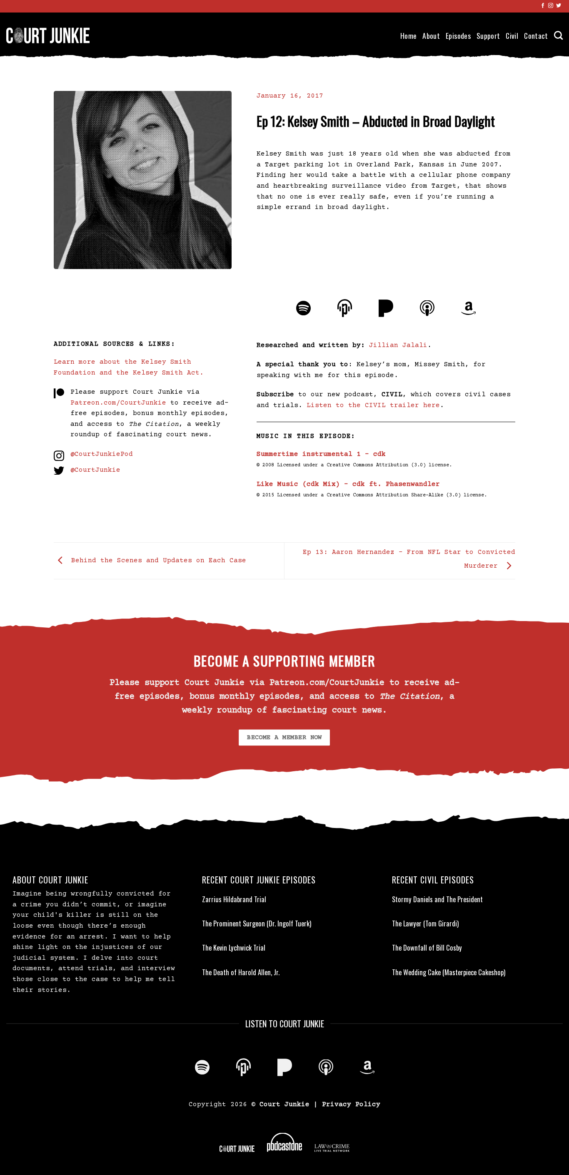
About (431, 35)
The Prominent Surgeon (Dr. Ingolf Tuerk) (256, 923)
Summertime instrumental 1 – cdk (321, 454)
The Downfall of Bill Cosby (427, 947)
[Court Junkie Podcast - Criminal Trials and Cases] (48, 35)
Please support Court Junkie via (135, 392)
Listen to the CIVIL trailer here (373, 405)
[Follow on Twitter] (558, 6)
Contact (536, 35)
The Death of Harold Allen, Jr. (241, 972)
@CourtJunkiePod (101, 454)
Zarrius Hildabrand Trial (234, 899)
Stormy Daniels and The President (437, 899)
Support (488, 35)
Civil (512, 35)
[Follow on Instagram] (550, 6)
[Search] (558, 35)
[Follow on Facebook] (542, 6)
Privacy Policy (351, 1104)
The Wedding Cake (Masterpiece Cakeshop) (448, 972)
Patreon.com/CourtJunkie (118, 403)
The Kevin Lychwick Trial (233, 947)
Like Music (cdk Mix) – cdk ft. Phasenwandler (348, 484)
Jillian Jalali (398, 345)
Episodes (458, 35)
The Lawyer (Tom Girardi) (425, 923)
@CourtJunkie (95, 470)
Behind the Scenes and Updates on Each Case (156, 560)
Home (408, 35)
